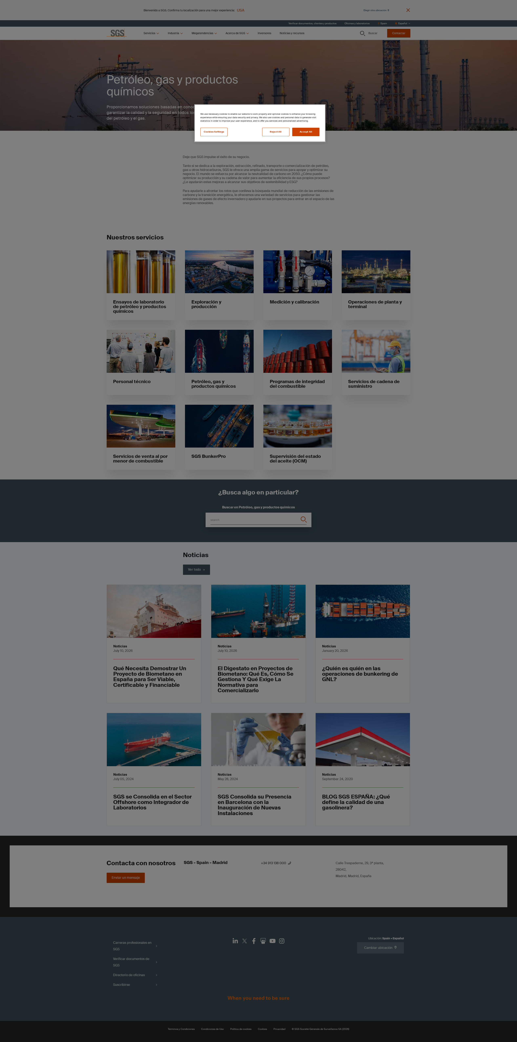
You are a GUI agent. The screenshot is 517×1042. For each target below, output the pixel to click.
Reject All (276, 131)
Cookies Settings (214, 131)
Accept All (306, 131)
